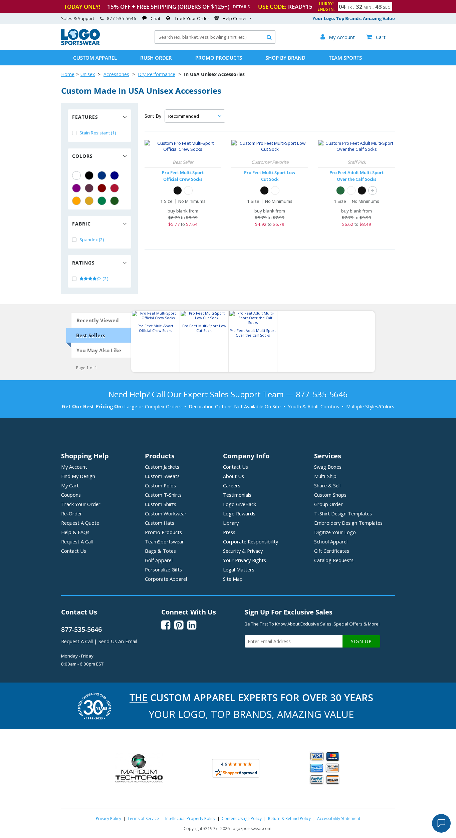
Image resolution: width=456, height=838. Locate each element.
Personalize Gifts (163, 569)
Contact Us (73, 550)
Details (241, 7)
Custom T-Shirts (163, 494)
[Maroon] (101, 188)
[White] (76, 175)
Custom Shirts (160, 504)
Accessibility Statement (338, 818)
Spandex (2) (91, 240)
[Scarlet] (114, 188)
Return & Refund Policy (289, 818)
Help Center (235, 18)
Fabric (81, 224)
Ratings (83, 263)
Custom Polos (160, 485)
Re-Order (71, 513)
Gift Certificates (331, 550)
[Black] (89, 175)
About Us (233, 476)
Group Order (328, 504)
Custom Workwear (166, 513)
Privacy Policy (108, 818)
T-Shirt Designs (343, 513)
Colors (82, 156)
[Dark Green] (114, 200)
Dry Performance (156, 74)
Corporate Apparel (166, 578)
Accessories (116, 74)
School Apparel (331, 541)
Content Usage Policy (242, 818)
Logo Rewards (239, 513)
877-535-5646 (121, 18)
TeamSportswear (164, 541)
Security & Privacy (243, 550)
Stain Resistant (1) (97, 133)
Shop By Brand (285, 57)
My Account (74, 466)
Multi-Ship (325, 476)
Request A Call (77, 541)
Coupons (71, 494)
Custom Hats (159, 522)
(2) (105, 279)
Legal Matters (238, 569)
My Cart (70, 485)
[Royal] (101, 175)
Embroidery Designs (348, 522)
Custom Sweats (162, 476)
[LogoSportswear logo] (80, 43)
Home (67, 74)
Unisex (87, 74)
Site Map (233, 578)
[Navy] (114, 175)
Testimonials (237, 494)
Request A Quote (80, 522)
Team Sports (345, 57)
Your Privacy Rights (244, 560)
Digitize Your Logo (335, 532)
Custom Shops (330, 494)
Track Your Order (192, 18)
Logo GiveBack (239, 504)
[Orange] (76, 200)
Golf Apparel (159, 560)
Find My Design (78, 476)
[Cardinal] (89, 188)
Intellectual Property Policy (190, 818)
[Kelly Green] (101, 200)
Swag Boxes (327, 466)
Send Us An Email (117, 641)
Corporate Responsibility (250, 541)
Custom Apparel (95, 57)
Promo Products (218, 57)
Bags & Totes (160, 550)
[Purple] (76, 188)
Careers (231, 485)
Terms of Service (143, 818)
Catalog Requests (334, 560)
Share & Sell (327, 485)
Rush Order (156, 57)
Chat (155, 18)
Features (85, 117)
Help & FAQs (75, 532)
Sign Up (361, 641)
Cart (376, 37)
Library (231, 522)
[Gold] (89, 200)
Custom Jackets (162, 466)
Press (229, 532)
